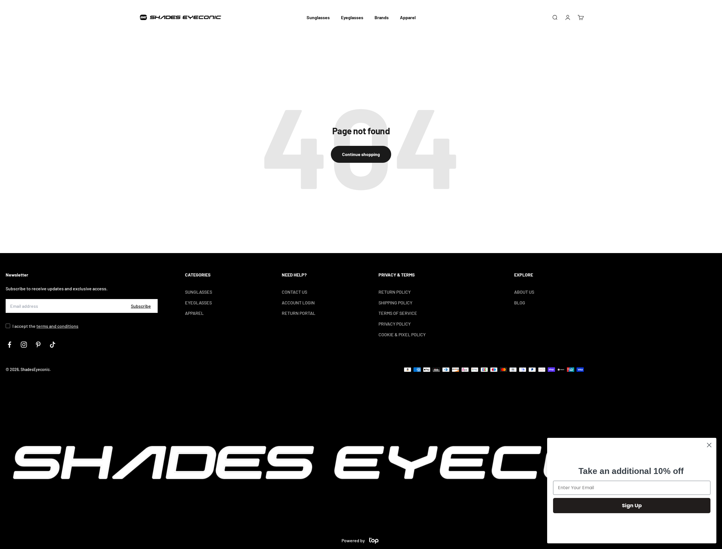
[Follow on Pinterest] (38, 344)
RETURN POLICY (394, 292)
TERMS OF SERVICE (397, 313)
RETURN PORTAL (298, 313)
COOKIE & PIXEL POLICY (402, 334)
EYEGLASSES (198, 302)
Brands (382, 17)
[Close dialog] (709, 445)
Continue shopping (361, 154)
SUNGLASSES (198, 292)
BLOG (519, 302)
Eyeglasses (352, 17)
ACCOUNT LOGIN (298, 302)
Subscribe (141, 306)
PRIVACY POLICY (394, 323)
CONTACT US (294, 292)
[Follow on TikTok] (52, 344)
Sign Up (632, 505)
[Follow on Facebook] (9, 344)
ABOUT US (524, 292)
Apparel (408, 17)
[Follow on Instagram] (24, 344)
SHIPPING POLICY (395, 302)
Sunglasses (318, 17)
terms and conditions (57, 326)
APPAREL (194, 313)
